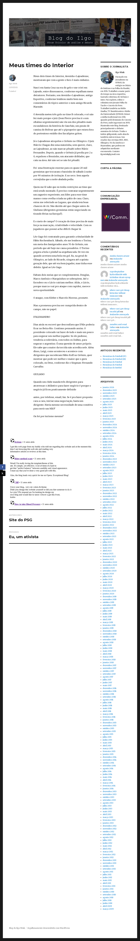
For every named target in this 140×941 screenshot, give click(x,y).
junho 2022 (108, 510)
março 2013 (108, 817)
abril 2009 (107, 906)
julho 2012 (107, 840)
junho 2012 (107, 843)
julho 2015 (107, 737)
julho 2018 (107, 645)
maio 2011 (107, 880)
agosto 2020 (108, 574)
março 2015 (108, 748)
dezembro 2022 (110, 493)
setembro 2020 (109, 571)
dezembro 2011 (109, 860)
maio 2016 (107, 708)
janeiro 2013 (108, 823)
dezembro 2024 (110, 424)
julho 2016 (107, 702)
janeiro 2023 (108, 490)
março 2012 (108, 852)
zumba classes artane (119, 256)
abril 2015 (107, 745)
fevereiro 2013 (109, 820)
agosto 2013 (108, 803)
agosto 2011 (108, 872)
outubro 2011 (108, 866)
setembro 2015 (109, 731)
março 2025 (108, 416)
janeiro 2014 (108, 788)
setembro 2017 (109, 674)
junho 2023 (108, 476)
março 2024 (108, 450)
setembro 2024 (109, 433)
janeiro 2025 (108, 422)
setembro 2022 (109, 502)
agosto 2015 (108, 734)
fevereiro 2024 (109, 453)
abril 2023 (107, 482)
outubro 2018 (108, 637)
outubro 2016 (108, 694)
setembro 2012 (109, 834)
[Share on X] (2, 473)
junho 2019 (107, 614)
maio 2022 (107, 513)
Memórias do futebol (112, 368)
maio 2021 (107, 548)
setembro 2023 (109, 467)
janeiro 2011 (108, 889)
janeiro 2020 (108, 594)
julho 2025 (107, 404)
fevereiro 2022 (109, 522)
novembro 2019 (109, 599)
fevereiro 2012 (109, 854)
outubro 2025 (108, 396)
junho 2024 (108, 442)
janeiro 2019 (108, 628)
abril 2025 (107, 413)
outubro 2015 (108, 728)
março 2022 (108, 519)
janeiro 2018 (108, 662)
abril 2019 (107, 619)
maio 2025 (107, 410)
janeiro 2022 (108, 525)
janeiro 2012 (108, 857)
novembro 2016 (109, 691)
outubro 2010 (108, 892)
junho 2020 (108, 579)
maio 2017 (107, 685)
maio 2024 (107, 445)
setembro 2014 (109, 766)
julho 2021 (107, 542)
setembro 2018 (109, 639)
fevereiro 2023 (109, 488)
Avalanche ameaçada (118, 280)
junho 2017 (107, 682)
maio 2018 (107, 651)
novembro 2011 (109, 863)
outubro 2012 (108, 831)
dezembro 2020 (110, 562)
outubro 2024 (109, 430)
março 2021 (108, 553)
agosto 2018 (108, 642)
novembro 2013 (109, 794)
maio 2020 (107, 582)
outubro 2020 (109, 568)
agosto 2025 (108, 402)
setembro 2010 (109, 895)
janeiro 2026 (108, 387)
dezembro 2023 (110, 459)
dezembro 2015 (109, 723)
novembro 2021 (110, 531)
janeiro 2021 (108, 559)
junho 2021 (107, 545)
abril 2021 (107, 551)
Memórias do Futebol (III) (114, 359)
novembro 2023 (110, 462)
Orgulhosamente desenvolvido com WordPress (48, 928)
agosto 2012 (108, 837)
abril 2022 (107, 516)
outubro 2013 (108, 797)
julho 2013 (107, 806)
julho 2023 (107, 473)
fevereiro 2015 (109, 751)
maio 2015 (107, 743)
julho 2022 (107, 508)
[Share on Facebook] (2, 467)
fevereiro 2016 (109, 717)
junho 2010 (107, 903)
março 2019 (108, 622)
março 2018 (108, 657)
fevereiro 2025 (109, 419)
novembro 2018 (109, 634)
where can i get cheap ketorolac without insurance (119, 293)
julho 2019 (107, 611)
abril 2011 (107, 883)
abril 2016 (107, 711)
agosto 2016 (108, 700)
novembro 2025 (110, 393)
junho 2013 (107, 809)
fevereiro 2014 (109, 786)
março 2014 (108, 783)
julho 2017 (107, 680)
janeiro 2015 (108, 754)
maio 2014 (107, 777)
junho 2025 (108, 407)
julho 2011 (107, 874)
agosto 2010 (108, 897)
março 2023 (108, 485)
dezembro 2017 (109, 665)
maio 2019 (107, 617)
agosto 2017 (108, 677)
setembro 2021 (109, 536)
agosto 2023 (108, 470)
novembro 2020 (110, 565)
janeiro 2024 (108, 456)
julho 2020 (107, 576)
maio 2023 (107, 479)
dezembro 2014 (109, 757)
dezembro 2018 (109, 631)
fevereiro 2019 (109, 625)
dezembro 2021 (110, 528)
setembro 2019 (109, 605)
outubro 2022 (109, 499)
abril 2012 (107, 849)
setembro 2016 (109, 697)
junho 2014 (107, 774)
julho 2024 (107, 439)
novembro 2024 (110, 427)
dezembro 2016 (109, 688)
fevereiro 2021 (109, 556)
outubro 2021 (108, 533)
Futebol (12, 91)
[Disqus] (51, 471)
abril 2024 (107, 447)
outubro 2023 (109, 465)
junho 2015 (107, 740)
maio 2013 (107, 811)
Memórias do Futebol (112, 362)
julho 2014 (107, 771)
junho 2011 (107, 877)
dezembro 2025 (110, 390)
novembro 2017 (109, 668)
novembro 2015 (109, 725)
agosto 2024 (108, 436)
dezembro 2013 (109, 791)
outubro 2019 (108, 602)
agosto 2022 (108, 505)
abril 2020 (107, 585)
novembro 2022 (110, 496)
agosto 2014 (108, 768)
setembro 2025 (109, 399)
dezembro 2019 (109, 596)
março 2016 (108, 714)
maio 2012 (107, 846)
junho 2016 (107, 705)
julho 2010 (107, 900)
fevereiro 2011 (109, 886)
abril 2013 (107, 814)
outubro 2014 (108, 763)
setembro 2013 (109, 800)
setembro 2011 (109, 869)
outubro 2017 (108, 671)
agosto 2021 (108, 539)
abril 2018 (107, 654)
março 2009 (108, 909)
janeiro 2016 (108, 720)
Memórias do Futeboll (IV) (114, 356)
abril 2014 (107, 780)
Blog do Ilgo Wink (17, 928)
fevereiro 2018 (109, 659)
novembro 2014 (109, 760)
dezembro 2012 (109, 826)
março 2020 (108, 588)
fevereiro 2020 (109, 591)
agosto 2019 (108, 608)
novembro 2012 (109, 829)
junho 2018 (107, 648)
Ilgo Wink (13, 83)
